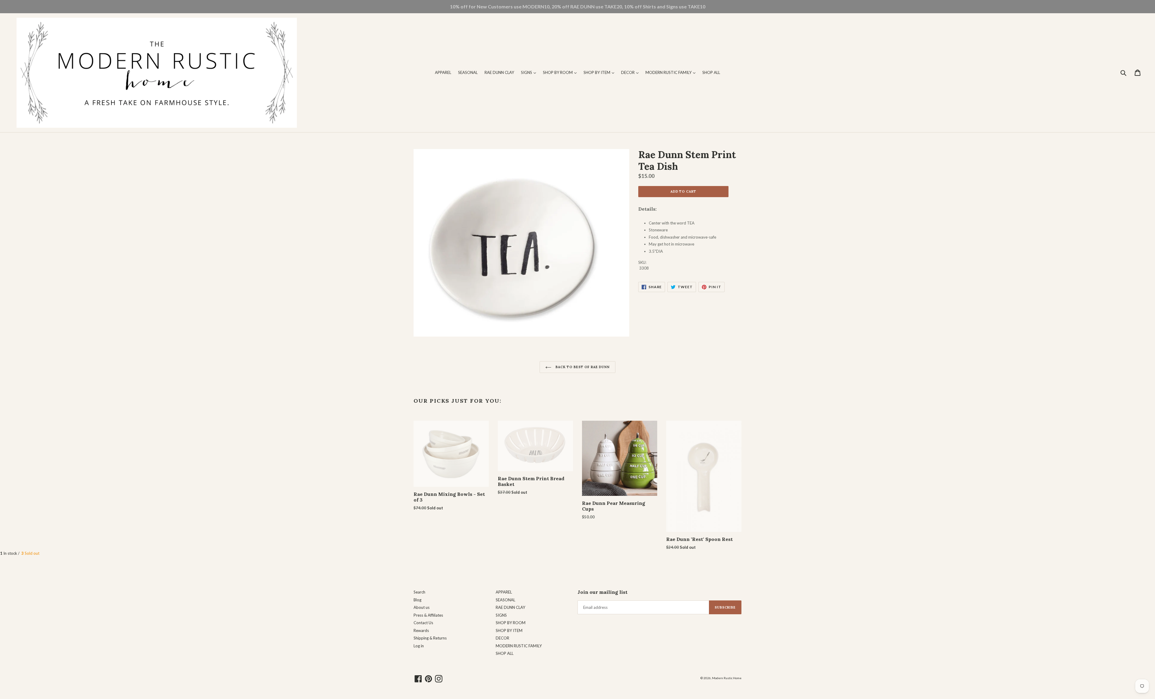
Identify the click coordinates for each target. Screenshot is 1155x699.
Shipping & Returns (430, 638)
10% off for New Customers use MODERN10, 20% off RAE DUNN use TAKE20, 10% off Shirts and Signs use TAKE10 (577, 6)
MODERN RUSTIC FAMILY (671, 72)
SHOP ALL (711, 72)
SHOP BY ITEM (600, 72)
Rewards (421, 630)
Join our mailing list (602, 592)
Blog (417, 599)
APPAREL (443, 72)
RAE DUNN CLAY (499, 72)
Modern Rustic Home (726, 678)
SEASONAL (468, 72)
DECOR (631, 72)
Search (419, 592)
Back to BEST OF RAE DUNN (582, 367)
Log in (419, 645)
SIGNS (530, 72)
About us (422, 607)
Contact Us (423, 622)
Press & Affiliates (428, 615)
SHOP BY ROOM (561, 72)
